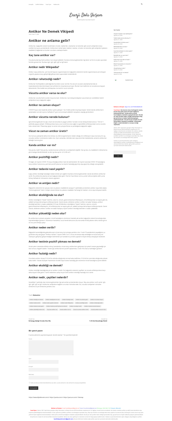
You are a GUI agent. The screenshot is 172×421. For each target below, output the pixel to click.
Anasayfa (31, 4)
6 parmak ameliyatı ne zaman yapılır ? (123, 51)
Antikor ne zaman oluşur (97, 299)
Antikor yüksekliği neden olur (37, 309)
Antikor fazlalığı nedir (67, 299)
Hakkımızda (56, 4)
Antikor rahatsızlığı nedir (96, 303)
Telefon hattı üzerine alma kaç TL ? (122, 38)
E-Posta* (31, 366)
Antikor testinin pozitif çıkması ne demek (56, 306)
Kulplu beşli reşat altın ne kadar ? (122, 59)
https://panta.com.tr (56, 397)
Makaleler (36, 295)
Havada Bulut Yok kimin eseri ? (121, 42)
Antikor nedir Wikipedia (67, 303)
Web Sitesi (31, 374)
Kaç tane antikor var (52, 309)
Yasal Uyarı (48, 4)
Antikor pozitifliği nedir (81, 303)
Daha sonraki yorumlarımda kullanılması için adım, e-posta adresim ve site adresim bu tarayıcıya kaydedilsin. (58, 383)
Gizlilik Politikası (39, 4)
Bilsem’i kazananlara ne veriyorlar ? (122, 64)
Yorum (30, 339)
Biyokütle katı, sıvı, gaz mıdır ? (121, 55)
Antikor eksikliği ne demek (36, 299)
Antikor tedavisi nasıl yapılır (37, 306)
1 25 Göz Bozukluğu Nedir (98, 321)
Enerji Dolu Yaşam (86, 15)
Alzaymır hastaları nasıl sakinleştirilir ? (123, 34)
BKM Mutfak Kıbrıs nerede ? (120, 46)
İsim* (30, 358)
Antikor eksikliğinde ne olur (52, 299)
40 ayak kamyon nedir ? (120, 68)
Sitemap (80, 397)
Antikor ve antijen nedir (76, 306)
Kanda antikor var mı (65, 309)
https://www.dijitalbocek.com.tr (39, 397)
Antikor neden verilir (35, 303)
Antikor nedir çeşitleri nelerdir (50, 303)
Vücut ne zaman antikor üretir (80, 309)
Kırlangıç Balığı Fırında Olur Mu (40, 321)
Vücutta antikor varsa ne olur (98, 309)
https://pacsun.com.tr (70, 397)
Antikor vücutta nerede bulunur (92, 306)
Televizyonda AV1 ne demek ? (121, 72)
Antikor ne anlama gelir (82, 299)
